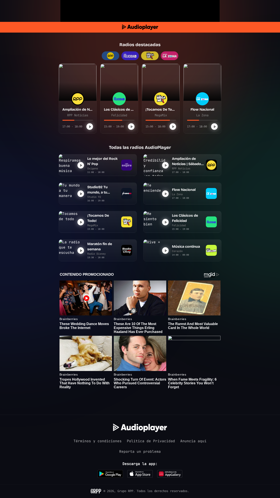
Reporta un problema (140, 451)
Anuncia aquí (193, 441)
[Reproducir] (89, 126)
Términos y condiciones (98, 441)
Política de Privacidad (151, 441)
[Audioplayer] (140, 27)
